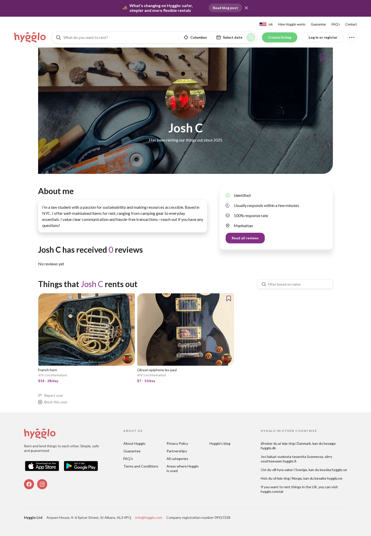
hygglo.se (339, 470)
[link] (30, 37)
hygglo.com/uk (272, 491)
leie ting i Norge (289, 478)
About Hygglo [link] (134, 443)
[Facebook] (29, 484)
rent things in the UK (300, 487)
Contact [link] (351, 24)
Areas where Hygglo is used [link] (183, 468)
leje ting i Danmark (296, 443)
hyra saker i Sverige (292, 470)
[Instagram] (42, 484)
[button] (246, 8)
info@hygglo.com (148, 517)
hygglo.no (334, 478)
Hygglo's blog (219, 443)
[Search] (250, 37)
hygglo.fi (289, 461)
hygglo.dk (268, 448)
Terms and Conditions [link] (140, 466)
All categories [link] (177, 458)
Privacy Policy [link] (177, 443)
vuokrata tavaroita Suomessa (300, 456)
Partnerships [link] (177, 451)
